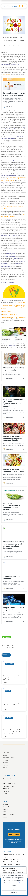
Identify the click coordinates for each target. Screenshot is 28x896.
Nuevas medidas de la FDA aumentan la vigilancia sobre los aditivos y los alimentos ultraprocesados (13, 731)
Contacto (5, 817)
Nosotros (5, 804)
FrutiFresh (5, 859)
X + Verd (5, 793)
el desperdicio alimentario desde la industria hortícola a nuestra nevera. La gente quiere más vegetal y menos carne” (13, 178)
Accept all (14, 885)
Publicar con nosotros (8, 814)
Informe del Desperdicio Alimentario (13, 215)
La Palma (18, 861)
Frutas (7, 691)
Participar (5, 809)
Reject (14, 889)
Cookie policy (19, 882)
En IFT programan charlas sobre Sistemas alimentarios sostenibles (13, 206)
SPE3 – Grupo (7, 778)
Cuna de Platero (12, 857)
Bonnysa (11, 854)
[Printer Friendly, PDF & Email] (6, 637)
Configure (14, 892)
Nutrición (8, 718)
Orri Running (17, 864)
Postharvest (6, 791)
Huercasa (12, 859)
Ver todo (5, 655)
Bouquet (18, 854)
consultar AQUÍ (22, 302)
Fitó (19, 857)
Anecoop (5, 854)
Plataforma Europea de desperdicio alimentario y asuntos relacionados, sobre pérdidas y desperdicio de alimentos (14, 306)
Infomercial (9, 663)
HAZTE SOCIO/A (14, 834)
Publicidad (6, 812)
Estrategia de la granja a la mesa (9, 314)
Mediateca (11, 37)
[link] (5, 45)
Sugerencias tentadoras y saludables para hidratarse (11, 704)
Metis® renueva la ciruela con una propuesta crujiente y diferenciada (14, 677)
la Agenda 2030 (6, 74)
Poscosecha (6, 788)
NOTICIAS (19, 37)
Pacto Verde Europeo (7, 311)
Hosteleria (5, 762)
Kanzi (12, 861)
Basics (5, 37)
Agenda (5, 781)
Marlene (10, 864)
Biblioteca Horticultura (9, 783)
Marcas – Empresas (8, 807)
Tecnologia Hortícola (8, 786)
